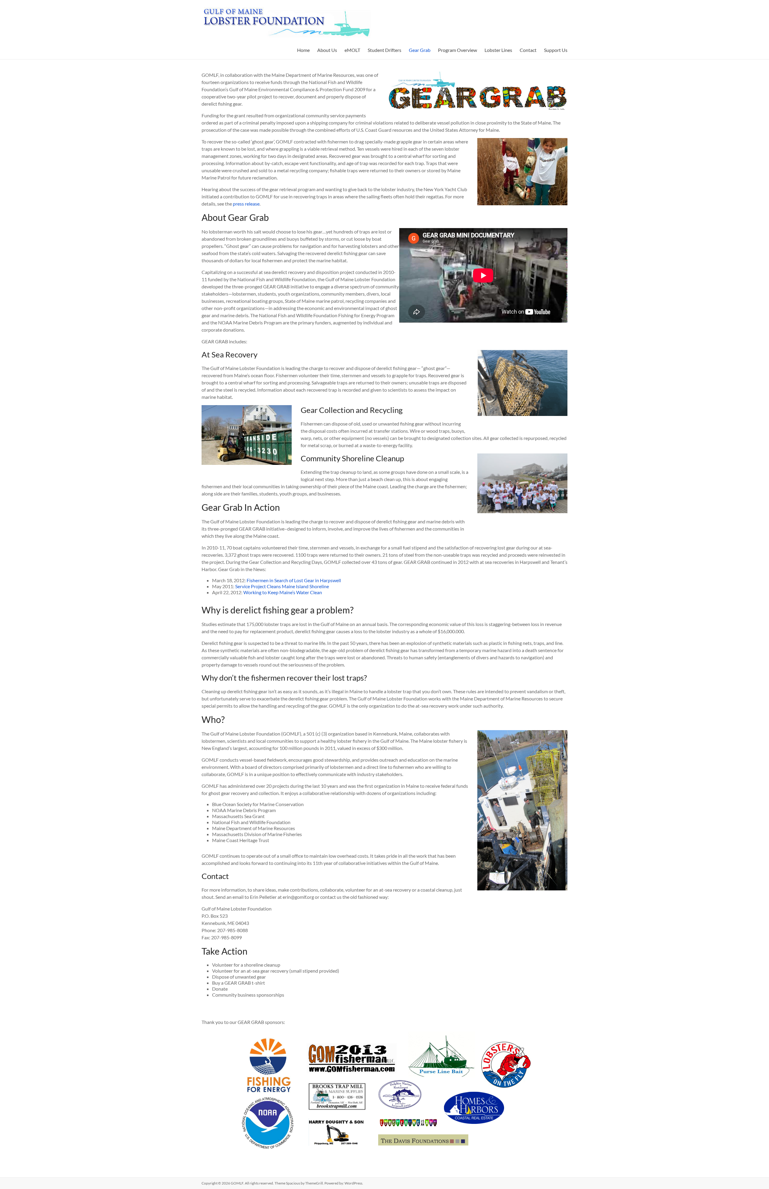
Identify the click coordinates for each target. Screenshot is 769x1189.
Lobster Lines (498, 50)
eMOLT (352, 50)
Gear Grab (419, 50)
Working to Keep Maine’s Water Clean (282, 592)
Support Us (555, 50)
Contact (528, 50)
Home (303, 50)
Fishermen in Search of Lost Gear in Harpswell (294, 580)
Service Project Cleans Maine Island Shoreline (282, 586)
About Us (327, 50)
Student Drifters (384, 50)
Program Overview (457, 50)
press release (246, 203)
